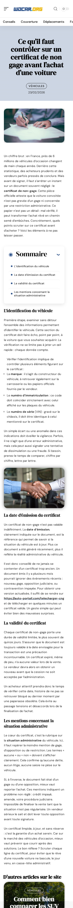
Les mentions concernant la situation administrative (32, 293)
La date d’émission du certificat (34, 275)
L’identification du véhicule (31, 266)
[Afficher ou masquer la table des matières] (53, 254)
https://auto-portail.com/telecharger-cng (34, 598)
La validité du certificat (29, 283)
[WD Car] (28, 9)
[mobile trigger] (7, 9)
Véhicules (36, 86)
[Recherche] (55, 9)
